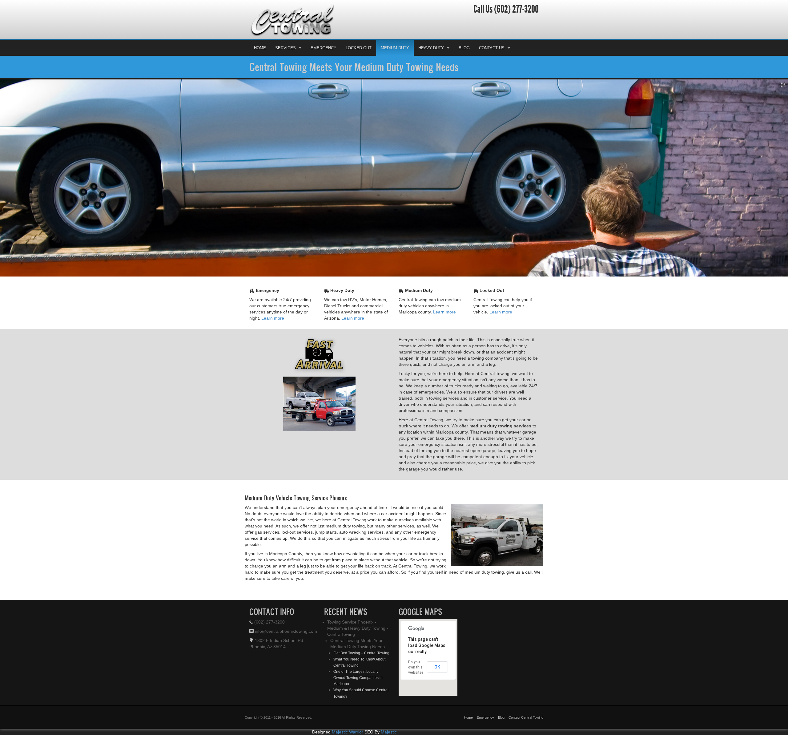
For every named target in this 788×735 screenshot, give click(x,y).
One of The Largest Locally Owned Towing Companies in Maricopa (358, 689)
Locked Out (359, 59)
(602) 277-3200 (515, 20)
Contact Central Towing (526, 729)
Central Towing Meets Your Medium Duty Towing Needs (354, 78)
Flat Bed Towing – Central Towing (361, 664)
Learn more (272, 329)
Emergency (323, 59)
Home (260, 59)
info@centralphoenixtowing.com (285, 642)
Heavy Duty (431, 59)
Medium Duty (395, 59)
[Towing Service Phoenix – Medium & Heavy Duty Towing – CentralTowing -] (319, 30)
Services (285, 59)
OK (437, 678)
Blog (464, 59)
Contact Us (492, 59)
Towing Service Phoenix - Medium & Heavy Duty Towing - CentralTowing (357, 639)
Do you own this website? (416, 678)
